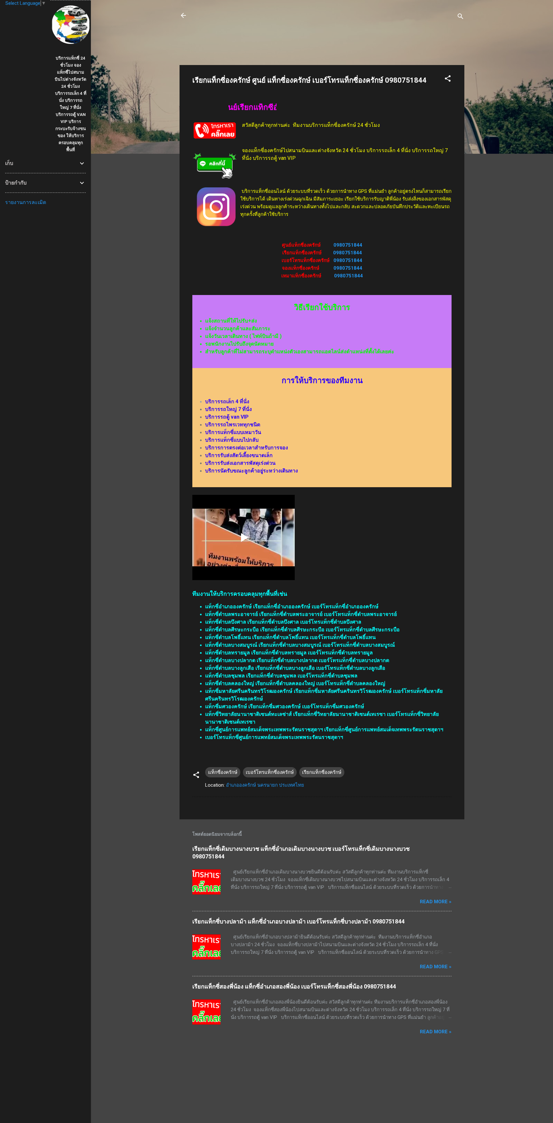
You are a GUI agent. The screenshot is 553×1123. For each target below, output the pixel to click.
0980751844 (347, 245)
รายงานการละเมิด (25, 202)
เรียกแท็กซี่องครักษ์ (321, 772)
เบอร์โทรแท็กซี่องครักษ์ (270, 772)
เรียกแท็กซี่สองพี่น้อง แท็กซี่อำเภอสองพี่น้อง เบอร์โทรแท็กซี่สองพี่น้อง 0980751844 (294, 986)
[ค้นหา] (460, 17)
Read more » (436, 902)
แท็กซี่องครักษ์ (222, 772)
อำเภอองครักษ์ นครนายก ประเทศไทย (265, 785)
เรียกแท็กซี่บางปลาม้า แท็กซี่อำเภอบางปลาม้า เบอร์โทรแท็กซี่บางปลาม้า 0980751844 (298, 921)
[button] (448, 80)
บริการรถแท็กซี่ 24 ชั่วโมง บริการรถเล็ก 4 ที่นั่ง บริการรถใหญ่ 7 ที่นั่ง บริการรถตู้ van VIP (307, 19)
